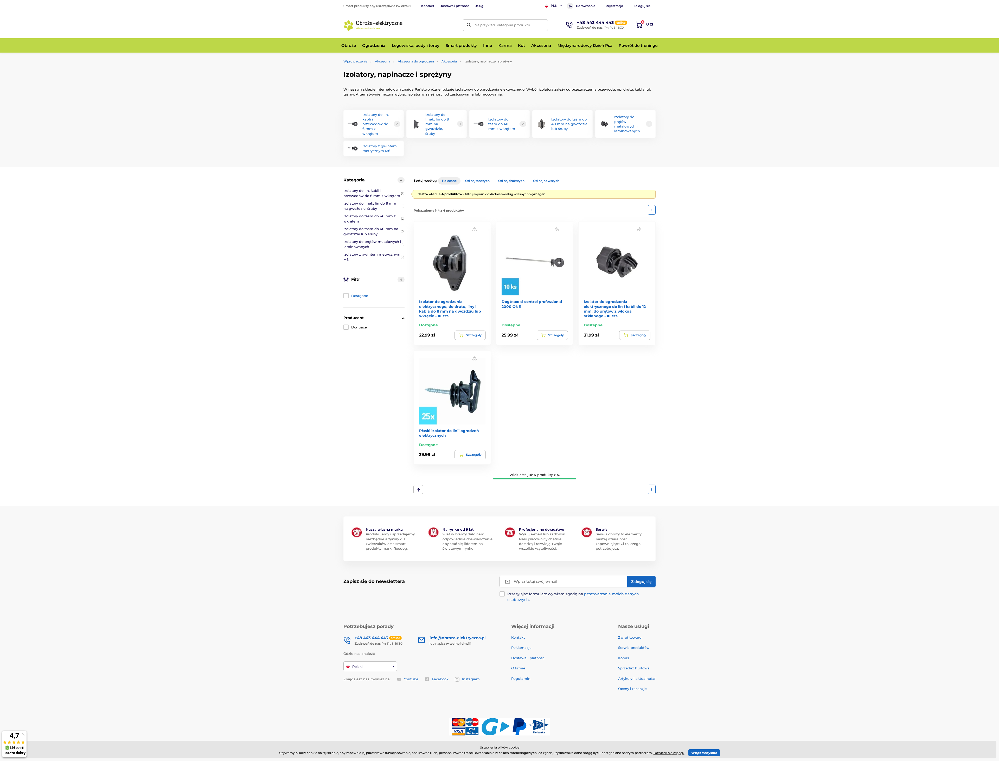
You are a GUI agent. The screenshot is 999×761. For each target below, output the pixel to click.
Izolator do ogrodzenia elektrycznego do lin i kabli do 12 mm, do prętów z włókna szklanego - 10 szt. (615, 308)
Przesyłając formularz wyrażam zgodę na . (573, 597)
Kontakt (427, 6)
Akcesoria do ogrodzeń (416, 61)
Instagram (471, 679)
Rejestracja (614, 6)
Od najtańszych (477, 181)
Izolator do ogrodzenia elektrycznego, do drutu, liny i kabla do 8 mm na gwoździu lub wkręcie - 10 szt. (450, 308)
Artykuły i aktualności (637, 678)
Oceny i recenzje (632, 689)
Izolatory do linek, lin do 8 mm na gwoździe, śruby (374, 206)
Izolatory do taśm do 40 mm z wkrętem (374, 218)
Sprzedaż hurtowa (634, 668)
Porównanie (585, 6)
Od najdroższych (511, 181)
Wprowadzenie (355, 61)
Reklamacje (521, 647)
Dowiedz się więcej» (669, 753)
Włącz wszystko (704, 753)
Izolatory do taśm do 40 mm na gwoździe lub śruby (374, 231)
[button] (474, 229)
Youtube (411, 679)
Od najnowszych (546, 181)
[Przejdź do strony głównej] (373, 25)
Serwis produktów (634, 647)
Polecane (449, 181)
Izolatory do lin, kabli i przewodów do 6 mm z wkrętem (374, 193)
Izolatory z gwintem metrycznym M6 (374, 257)
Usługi (479, 6)
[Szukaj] (469, 25)
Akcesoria (382, 61)
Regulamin (520, 678)
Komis (623, 658)
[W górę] (418, 489)
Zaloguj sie (641, 6)
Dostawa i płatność (454, 6)
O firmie (518, 668)
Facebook (440, 679)
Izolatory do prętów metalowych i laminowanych (374, 244)
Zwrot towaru (630, 637)
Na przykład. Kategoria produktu (502, 25)
